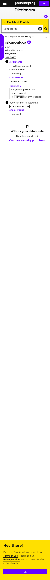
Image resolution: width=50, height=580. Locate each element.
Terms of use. (10, 556)
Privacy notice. (11, 559)
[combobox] (22, 28)
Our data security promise (26, 140)
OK (25, 572)
